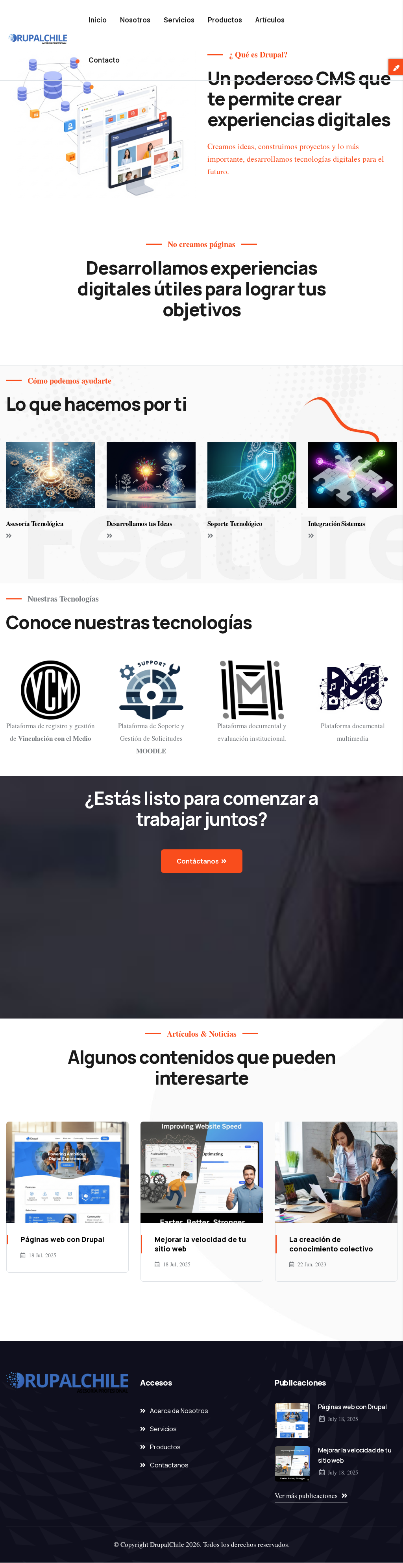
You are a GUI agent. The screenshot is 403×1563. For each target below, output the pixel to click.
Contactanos (169, 1465)
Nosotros (135, 19)
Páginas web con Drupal (352, 1406)
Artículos (270, 19)
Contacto (104, 60)
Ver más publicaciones (306, 1495)
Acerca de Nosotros (179, 1410)
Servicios (179, 19)
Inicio (98, 19)
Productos (225, 19)
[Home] (37, 40)
